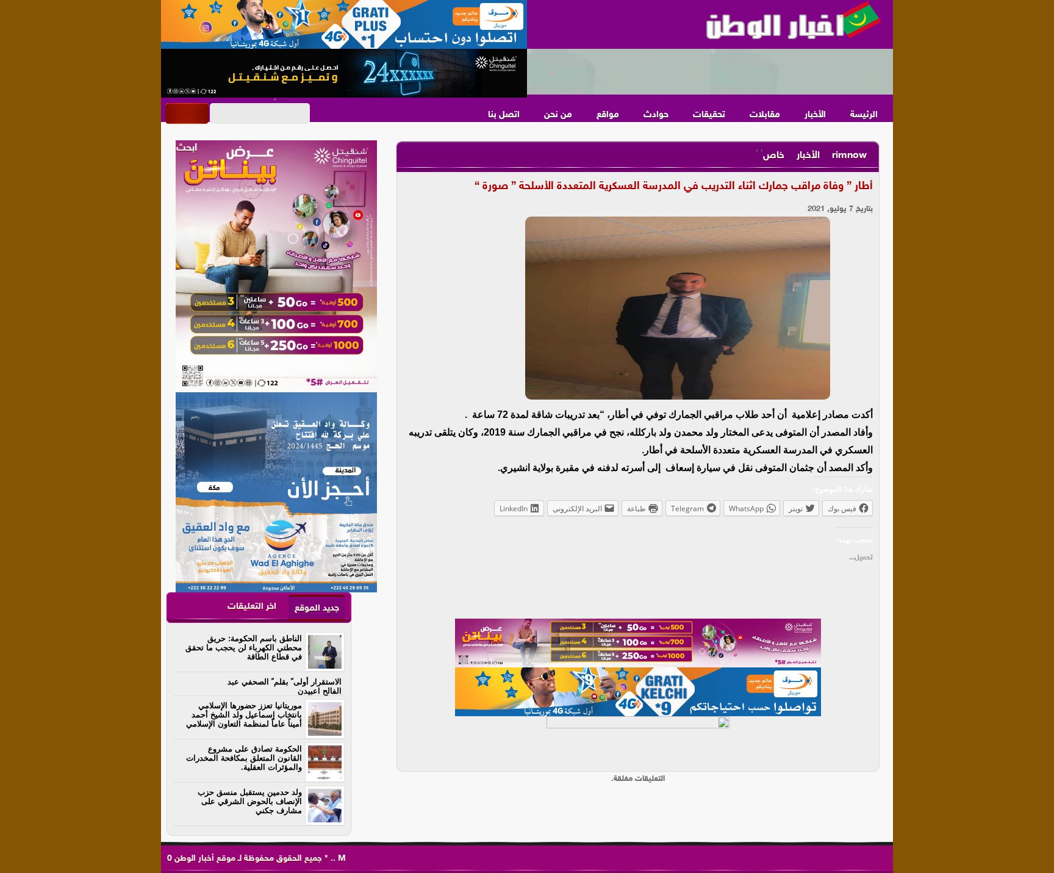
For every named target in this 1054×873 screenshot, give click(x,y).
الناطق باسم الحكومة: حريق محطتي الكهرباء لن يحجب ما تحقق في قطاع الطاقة (243, 647)
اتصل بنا (504, 115)
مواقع (608, 115)
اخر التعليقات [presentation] (252, 607)
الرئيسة (864, 115)
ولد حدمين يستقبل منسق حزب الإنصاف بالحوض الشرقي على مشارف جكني (250, 801)
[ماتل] (638, 740)
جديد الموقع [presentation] (317, 608)
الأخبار (815, 115)
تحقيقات (709, 115)
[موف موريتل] (344, 24)
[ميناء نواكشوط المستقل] (710, 72)
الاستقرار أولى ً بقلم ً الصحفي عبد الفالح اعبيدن (285, 686)
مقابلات (765, 115)
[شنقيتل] (344, 73)
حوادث (656, 115)
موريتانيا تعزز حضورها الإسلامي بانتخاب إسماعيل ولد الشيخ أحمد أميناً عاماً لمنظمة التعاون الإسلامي (244, 714)
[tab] (317, 608)
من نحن (558, 115)
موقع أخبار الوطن (203, 858)
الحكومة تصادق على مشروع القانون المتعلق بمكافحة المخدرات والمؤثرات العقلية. (244, 758)
